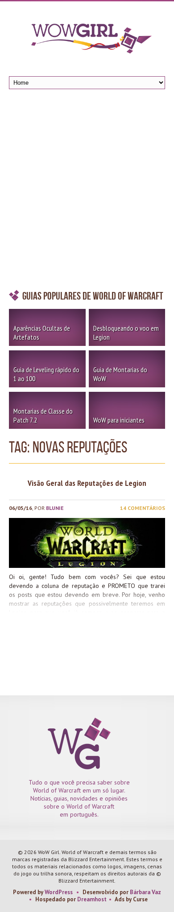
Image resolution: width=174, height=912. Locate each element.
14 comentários (142, 508)
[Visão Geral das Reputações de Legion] (87, 543)
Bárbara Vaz (145, 892)
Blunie (55, 508)
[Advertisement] (87, 192)
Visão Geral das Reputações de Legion (87, 483)
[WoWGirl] (87, 41)
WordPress (59, 892)
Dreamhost (92, 899)
